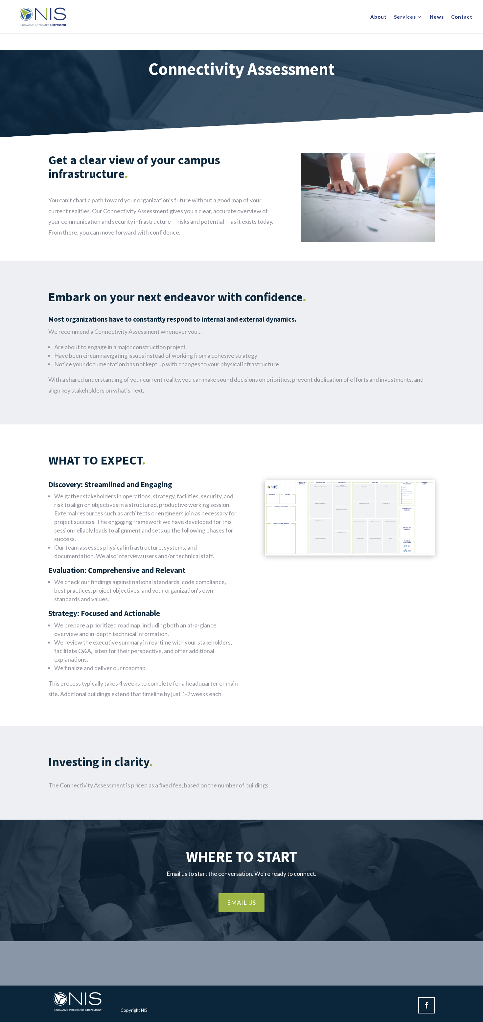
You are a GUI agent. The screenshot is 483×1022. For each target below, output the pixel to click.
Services (405, 17)
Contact (461, 17)
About (378, 17)
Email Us (241, 902)
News (437, 17)
